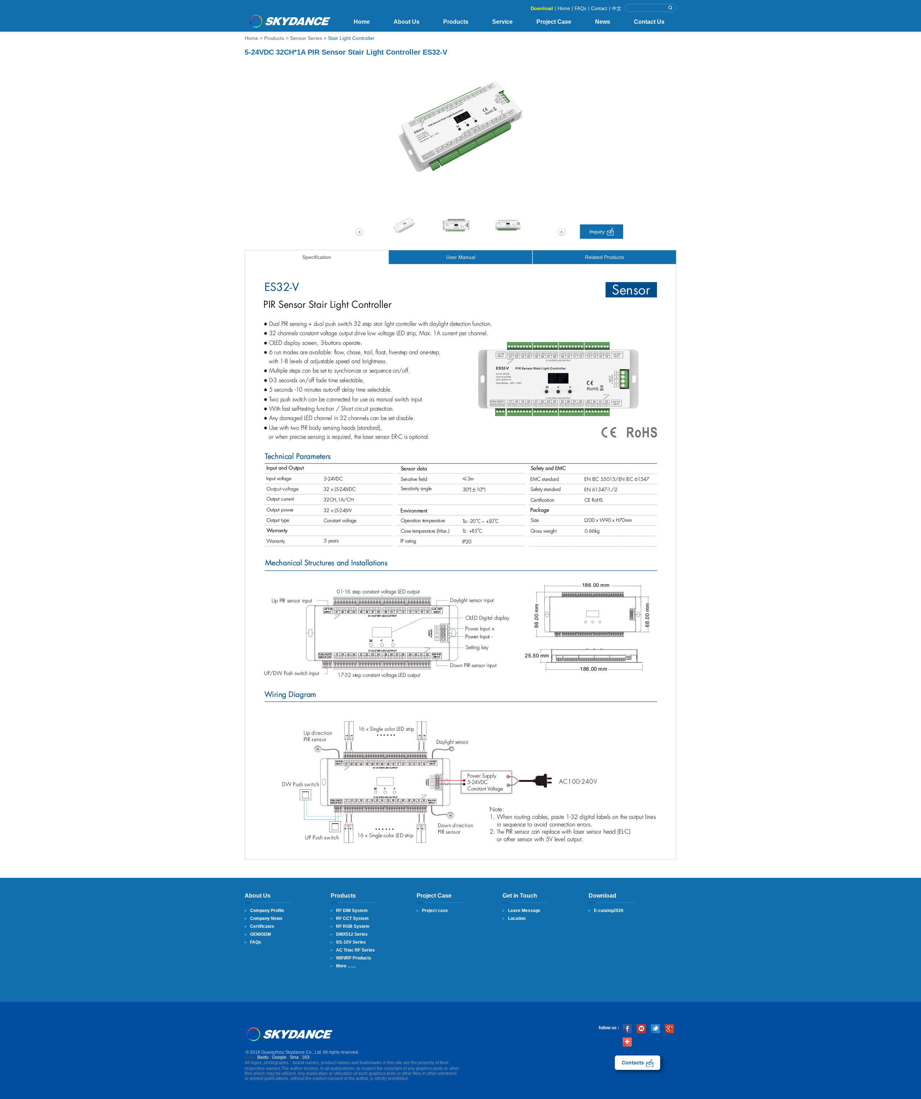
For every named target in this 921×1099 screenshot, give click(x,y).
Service (502, 22)
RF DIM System (352, 910)
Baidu (263, 1057)
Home (564, 8)
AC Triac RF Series (355, 950)
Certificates (262, 926)
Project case (435, 910)
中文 (616, 8)
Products (455, 22)
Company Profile (267, 910)
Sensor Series (306, 38)
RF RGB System (352, 926)
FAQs (580, 8)
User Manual (460, 257)
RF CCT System (352, 918)
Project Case (553, 22)
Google (279, 1057)
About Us (406, 22)
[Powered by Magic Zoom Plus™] (460, 126)
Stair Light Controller (351, 38)
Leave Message (524, 910)
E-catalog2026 (608, 910)
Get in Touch (520, 896)
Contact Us (649, 22)
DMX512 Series (352, 934)
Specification (316, 257)
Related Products (604, 257)
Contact (599, 8)
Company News (266, 918)
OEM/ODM (260, 934)
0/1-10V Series (351, 942)
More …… (346, 965)
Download (542, 8)
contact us (637, 1062)
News (602, 22)
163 (305, 1057)
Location (517, 918)
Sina (294, 1057)
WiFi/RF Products (353, 958)
